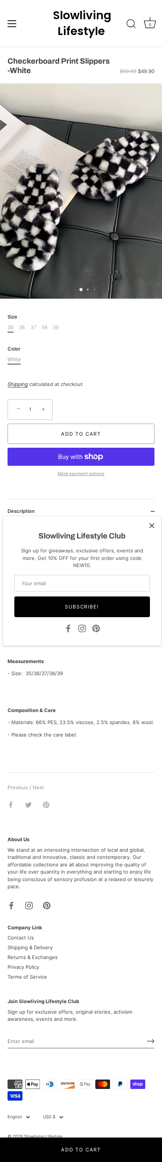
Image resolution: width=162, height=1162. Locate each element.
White (14, 359)
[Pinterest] (96, 628)
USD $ (49, 1117)
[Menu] (12, 23)
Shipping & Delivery (30, 947)
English (15, 1117)
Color (14, 349)
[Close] (152, 525)
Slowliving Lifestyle (81, 23)
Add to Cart (81, 1150)
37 (33, 327)
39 (56, 327)
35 (11, 327)
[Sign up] (150, 1041)
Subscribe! (82, 607)
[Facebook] (68, 628)
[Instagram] (82, 628)
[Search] (131, 25)
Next (38, 787)
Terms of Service (27, 977)
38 (44, 327)
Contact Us (21, 938)
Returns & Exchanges (33, 957)
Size (12, 317)
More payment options (81, 473)
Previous (18, 787)
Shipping (18, 384)
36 (22, 327)
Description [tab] (21, 511)
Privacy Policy (23, 967)
